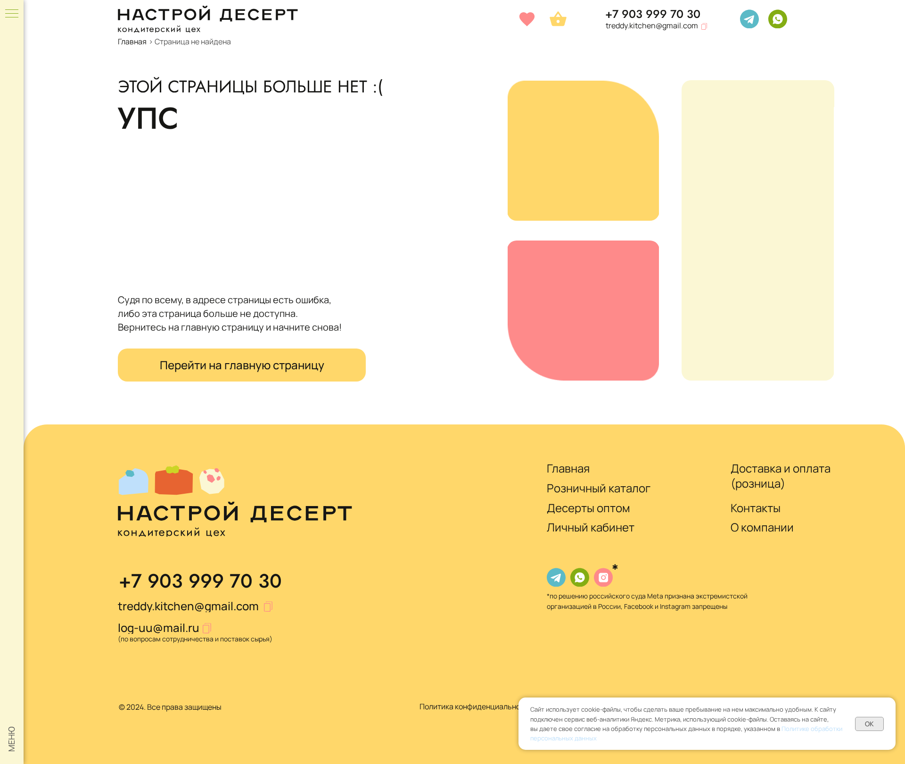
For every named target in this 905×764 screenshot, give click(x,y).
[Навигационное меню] (11, 14)
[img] (749, 18)
